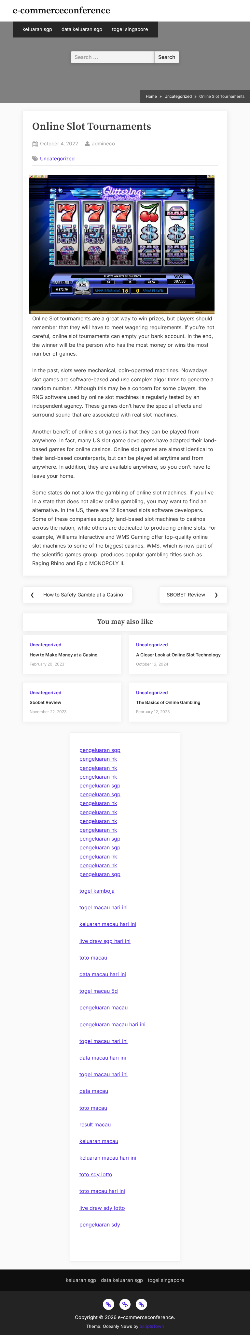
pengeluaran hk (98, 759)
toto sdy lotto (95, 1174)
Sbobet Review (45, 702)
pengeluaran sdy (99, 1224)
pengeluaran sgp (99, 750)
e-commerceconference (61, 10)
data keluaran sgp (82, 29)
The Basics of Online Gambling (168, 702)
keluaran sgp (37, 29)
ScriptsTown (152, 1326)
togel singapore (130, 29)
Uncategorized (57, 158)
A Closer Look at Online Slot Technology (178, 654)
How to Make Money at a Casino (63, 654)
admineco (103, 143)
